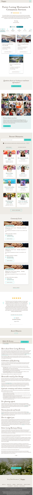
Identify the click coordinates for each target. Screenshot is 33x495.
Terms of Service (27, 484)
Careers (14, 484)
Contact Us (9, 484)
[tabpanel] (16, 311)
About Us (4, 484)
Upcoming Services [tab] (22, 147)
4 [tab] (14, 324)
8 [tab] (19, 324)
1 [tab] (10, 324)
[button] (30, 1)
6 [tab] (16, 324)
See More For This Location (16, 314)
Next (29, 302)
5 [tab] (15, 324)
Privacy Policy (20, 484)
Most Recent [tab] (9, 147)
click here (23, 424)
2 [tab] (11, 324)
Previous (3, 304)
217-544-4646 (6, 343)
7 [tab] (18, 324)
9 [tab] (20, 324)
